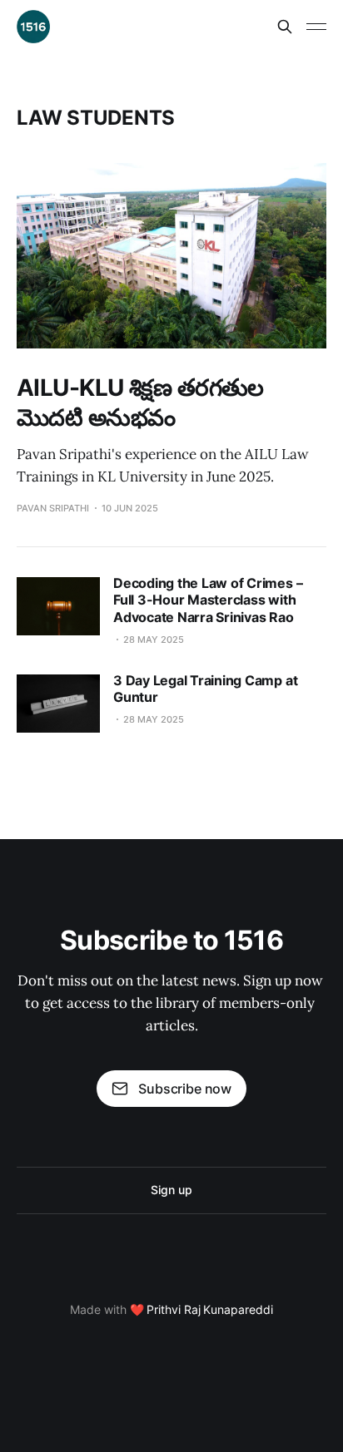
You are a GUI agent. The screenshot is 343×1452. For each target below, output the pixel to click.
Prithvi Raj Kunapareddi (209, 1309)
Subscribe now (184, 1088)
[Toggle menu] (316, 26)
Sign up (171, 1190)
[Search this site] (284, 26)
